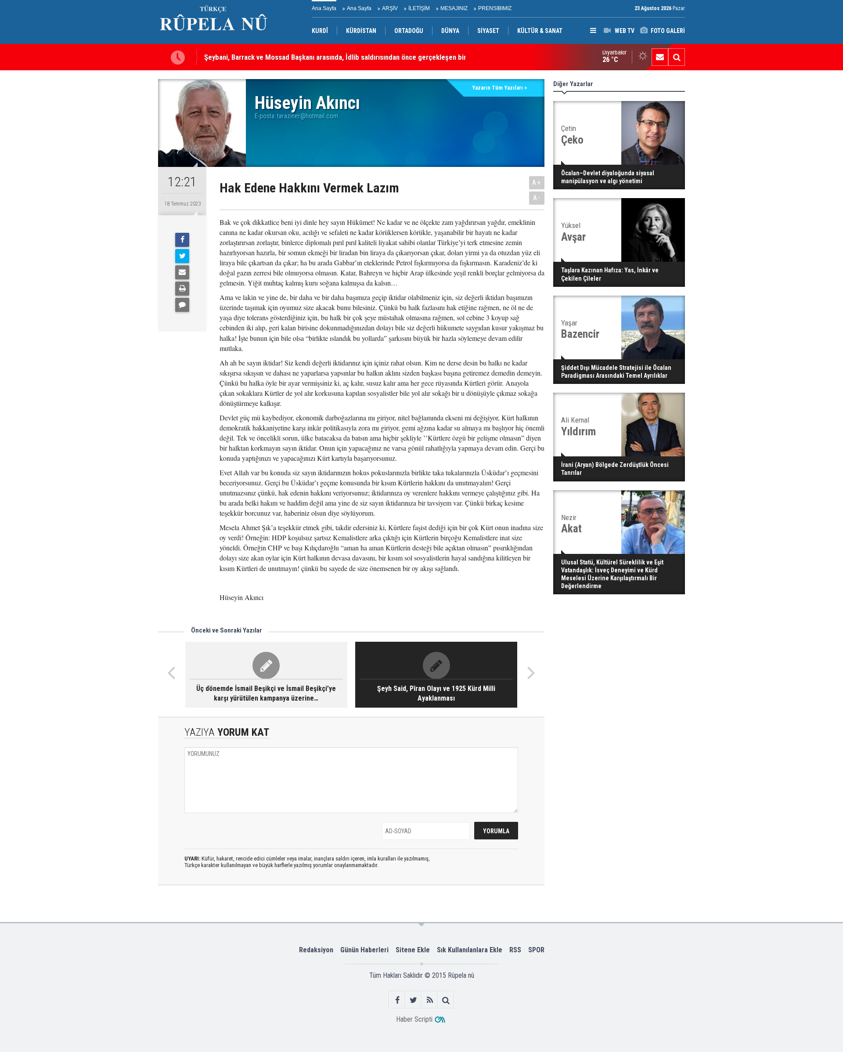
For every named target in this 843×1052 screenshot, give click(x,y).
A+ (536, 182)
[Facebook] (182, 240)
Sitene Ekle (413, 950)
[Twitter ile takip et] (413, 1000)
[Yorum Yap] (182, 305)
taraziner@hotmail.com (307, 116)
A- (537, 198)
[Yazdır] (182, 289)
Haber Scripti (414, 1019)
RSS (515, 950)
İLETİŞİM (419, 8)
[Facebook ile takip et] (397, 1000)
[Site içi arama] (676, 57)
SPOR (536, 950)
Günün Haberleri (364, 950)
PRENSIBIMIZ (495, 8)
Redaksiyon (316, 950)
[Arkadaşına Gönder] (182, 272)
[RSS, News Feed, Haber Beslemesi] (430, 1000)
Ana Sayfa (324, 8)
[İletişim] (660, 57)
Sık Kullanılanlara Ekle (469, 950)
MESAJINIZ (454, 8)
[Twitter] (182, 256)
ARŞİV (390, 8)
